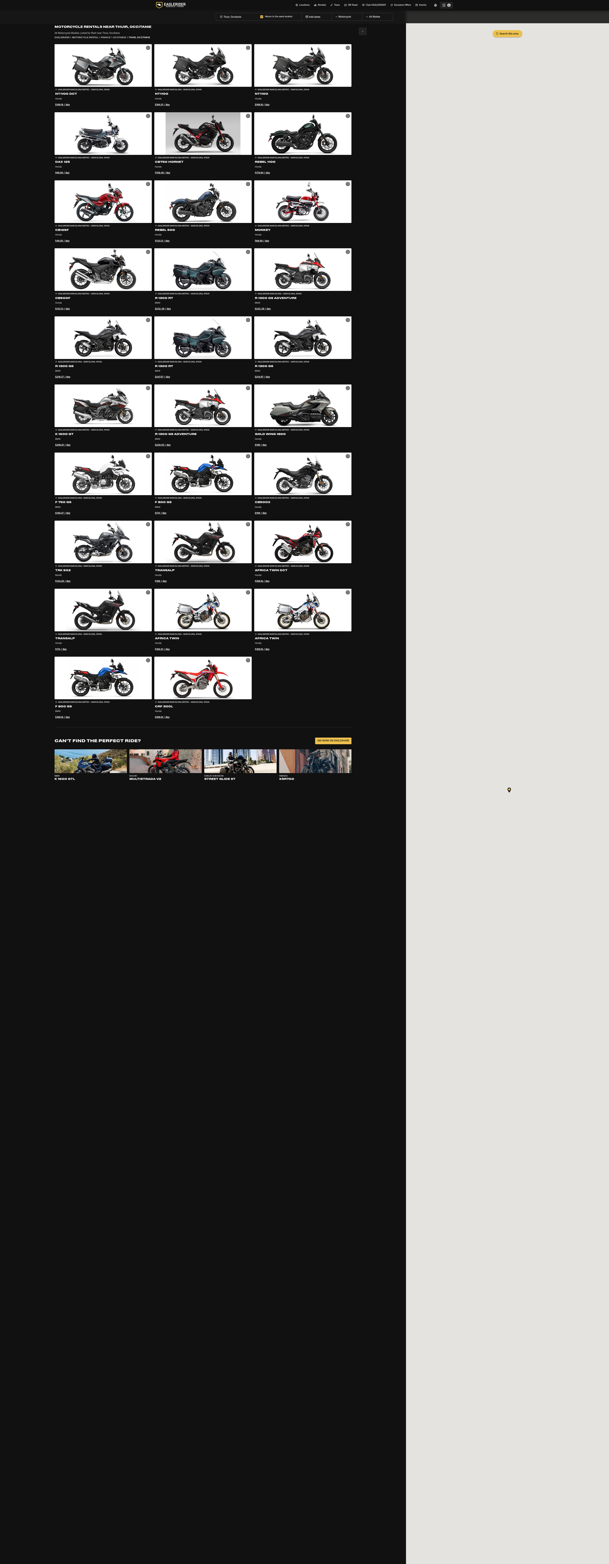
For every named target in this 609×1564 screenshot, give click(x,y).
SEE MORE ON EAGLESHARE (333, 741)
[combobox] (237, 16)
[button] (103, 75)
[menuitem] (302, 5)
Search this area (509, 34)
